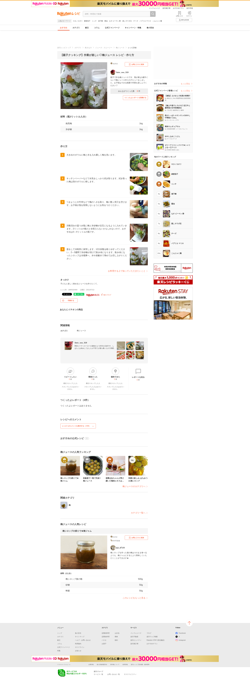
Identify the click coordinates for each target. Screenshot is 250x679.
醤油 (106, 21)
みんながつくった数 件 (129, 91)
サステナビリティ (130, 674)
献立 (87, 28)
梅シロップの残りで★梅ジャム (77, 531)
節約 (116, 640)
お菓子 (104, 644)
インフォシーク (154, 8)
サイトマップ (79, 637)
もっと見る (185, 84)
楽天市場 (189, 8)
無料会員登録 (185, 20)
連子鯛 (100, 21)
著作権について (114, 664)
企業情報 (91, 664)
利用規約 (78, 644)
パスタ (104, 640)
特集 (58, 651)
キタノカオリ (78, 21)
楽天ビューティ (135, 640)
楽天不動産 (134, 637)
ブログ (149, 633)
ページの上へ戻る (189, 623)
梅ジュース (120, 48)
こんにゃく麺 (157, 21)
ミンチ (94, 21)
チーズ (135, 21)
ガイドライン (79, 647)
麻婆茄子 (87, 21)
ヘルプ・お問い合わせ (83, 640)
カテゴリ (76, 28)
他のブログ (107, 295)
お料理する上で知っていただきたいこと (126, 271)
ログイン (189, 16)
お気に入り (179, 16)
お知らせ (78, 651)
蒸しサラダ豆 (127, 21)
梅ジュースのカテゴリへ (134, 486)
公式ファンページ (112, 28)
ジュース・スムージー (103, 48)
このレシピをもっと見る (134, 598)
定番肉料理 (106, 633)
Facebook (182, 633)
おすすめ (63, 28)
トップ (59, 633)
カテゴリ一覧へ (138, 513)
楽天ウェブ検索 (152, 637)
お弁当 (117, 633)
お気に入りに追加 (138, 64)
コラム (97, 28)
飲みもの (88, 48)
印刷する (71, 300)
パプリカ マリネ (145, 21)
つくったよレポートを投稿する (135, 98)
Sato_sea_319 (81, 343)
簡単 (116, 637)
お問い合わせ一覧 (113, 674)
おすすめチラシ (178, 8)
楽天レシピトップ (64, 48)
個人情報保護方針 (102, 664)
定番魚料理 (106, 637)
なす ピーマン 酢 (115, 21)
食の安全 (150, 28)
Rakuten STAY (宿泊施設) (155, 640)
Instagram (182, 640)
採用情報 (125, 664)
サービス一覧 (98, 674)
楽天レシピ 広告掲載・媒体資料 (140, 664)
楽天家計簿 (166, 8)
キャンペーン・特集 (133, 28)
